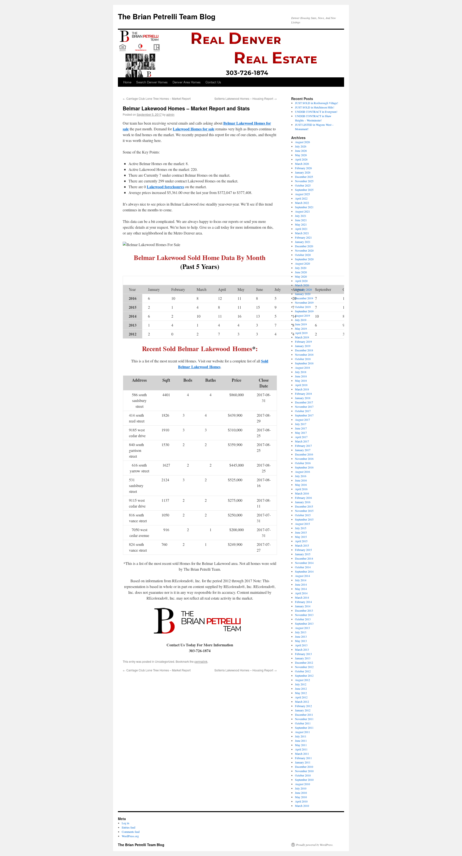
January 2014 (302, 606)
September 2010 (304, 780)
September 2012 (304, 675)
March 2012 (302, 701)
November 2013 (304, 615)
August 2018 (302, 367)
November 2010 (304, 771)
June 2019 (301, 324)
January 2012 (302, 710)
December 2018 (304, 350)
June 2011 (301, 740)
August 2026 (302, 142)
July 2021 (300, 216)
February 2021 (303, 237)
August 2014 (302, 576)
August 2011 (302, 732)
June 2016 (301, 480)
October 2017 (303, 411)
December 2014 (304, 558)
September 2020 (304, 259)
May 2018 (301, 380)
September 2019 (304, 311)
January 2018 (302, 398)
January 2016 (302, 502)
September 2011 (304, 727)
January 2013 (302, 658)
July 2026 (300, 146)
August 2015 (302, 524)
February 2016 (303, 498)
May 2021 (301, 224)
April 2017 (301, 437)
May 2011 (301, 745)
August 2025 (302, 194)
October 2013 (303, 619)
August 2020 (302, 263)
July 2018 (300, 372)
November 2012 (304, 667)
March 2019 (302, 337)
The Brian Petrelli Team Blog (166, 16)
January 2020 (302, 294)
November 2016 (304, 459)
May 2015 (301, 537)
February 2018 (303, 393)
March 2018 (302, 389)
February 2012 (303, 706)
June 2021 (301, 220)
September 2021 (304, 207)
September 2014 (304, 571)
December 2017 (304, 402)
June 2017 (301, 428)
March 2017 (302, 441)
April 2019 (301, 333)
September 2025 (304, 190)
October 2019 (303, 307)
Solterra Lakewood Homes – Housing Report (245, 98)
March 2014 (302, 597)
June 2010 (301, 793)
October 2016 (303, 463)
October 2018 (303, 359)
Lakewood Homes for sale (193, 129)
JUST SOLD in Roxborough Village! (316, 103)
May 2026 (301, 155)
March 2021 (302, 233)
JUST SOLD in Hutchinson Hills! (314, 107)
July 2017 (300, 424)
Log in (125, 823)
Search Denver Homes (152, 82)
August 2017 (302, 419)
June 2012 (301, 688)
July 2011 (300, 736)
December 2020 (304, 246)
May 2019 (301, 328)
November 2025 (304, 181)
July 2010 (300, 788)
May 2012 (301, 693)
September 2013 (304, 623)
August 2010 (302, 784)
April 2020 (301, 281)
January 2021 (302, 242)
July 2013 (300, 632)
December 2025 (304, 177)
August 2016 (302, 472)
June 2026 (301, 151)
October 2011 (303, 723)
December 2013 (304, 610)
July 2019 (300, 320)
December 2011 (304, 714)
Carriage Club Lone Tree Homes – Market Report (157, 98)
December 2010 (304, 767)
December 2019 (304, 298)
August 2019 (302, 315)
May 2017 (301, 433)
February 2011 (303, 758)
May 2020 (301, 276)
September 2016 (304, 467)
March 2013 (302, 649)
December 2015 (304, 506)
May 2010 (301, 797)
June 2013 (301, 636)
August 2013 (302, 628)
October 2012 (303, 671)
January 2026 (302, 172)
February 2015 (303, 550)
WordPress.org (130, 836)
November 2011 (304, 719)
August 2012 (302, 680)
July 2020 (300, 268)
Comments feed (131, 832)
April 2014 (301, 593)
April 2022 (301, 198)
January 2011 (302, 762)
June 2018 (301, 376)
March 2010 (302, 806)
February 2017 (303, 446)
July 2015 (300, 528)
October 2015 (303, 515)
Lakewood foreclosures (165, 186)
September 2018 (304, 363)
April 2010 (301, 801)
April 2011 (301, 749)
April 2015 (301, 541)
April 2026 (301, 159)
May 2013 (301, 641)
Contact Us (213, 82)
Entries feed (128, 827)
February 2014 (303, 602)
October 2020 (303, 255)
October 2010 (303, 775)
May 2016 (301, 485)
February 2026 (303, 168)
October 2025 (303, 185)
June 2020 (301, 272)
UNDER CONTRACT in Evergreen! (316, 112)
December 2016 (304, 454)
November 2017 (304, 406)
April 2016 (301, 489)
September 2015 (304, 519)
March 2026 (302, 164)
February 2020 (303, 289)
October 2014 (303, 567)
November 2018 (304, 354)
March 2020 (302, 285)
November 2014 (304, 563)
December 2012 (304, 662)
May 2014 (301, 589)
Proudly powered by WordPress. (314, 845)
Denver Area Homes (187, 82)
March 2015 (302, 545)
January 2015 (302, 554)
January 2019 (302, 346)
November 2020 (304, 250)
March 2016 (302, 493)
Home (127, 82)
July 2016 (300, 476)
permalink (200, 661)
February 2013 (303, 654)
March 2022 (302, 203)
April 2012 (301, 697)
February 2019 (303, 341)
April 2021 (301, 229)
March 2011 (302, 754)
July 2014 (300, 580)
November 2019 (304, 302)
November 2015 (304, 511)
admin (170, 114)
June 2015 (301, 532)
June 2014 (301, 584)
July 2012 (300, 684)
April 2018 (301, 385)
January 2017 (302, 450)
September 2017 (304, 415)
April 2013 (301, 645)
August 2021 (302, 211)
